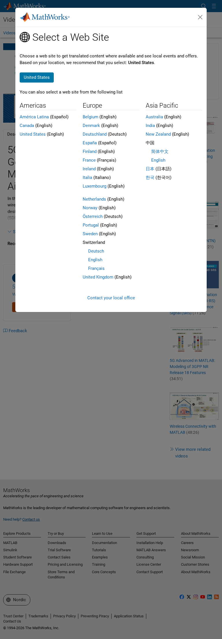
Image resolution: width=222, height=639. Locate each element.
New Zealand (158, 134)
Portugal (91, 225)
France (89, 160)
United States (33, 134)
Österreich (93, 216)
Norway (90, 207)
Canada (27, 125)
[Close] (200, 17)
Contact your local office (111, 297)
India (150, 125)
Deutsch (96, 251)
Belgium (90, 116)
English (95, 259)
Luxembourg (94, 186)
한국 (150, 177)
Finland (90, 151)
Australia (154, 116)
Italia (87, 177)
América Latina (34, 116)
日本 (150, 168)
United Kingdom (98, 277)
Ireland (89, 168)
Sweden (90, 233)
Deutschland (95, 134)
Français (96, 268)
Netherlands (94, 199)
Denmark (91, 125)
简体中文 (160, 151)
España (90, 142)
